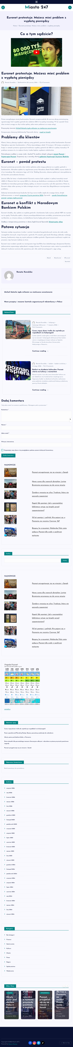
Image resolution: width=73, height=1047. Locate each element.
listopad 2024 (10, 869)
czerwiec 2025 (10, 842)
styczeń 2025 (10, 860)
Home (15, 26)
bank (49, 258)
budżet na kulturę (60, 363)
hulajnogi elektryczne (38, 325)
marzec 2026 (10, 801)
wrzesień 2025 (10, 828)
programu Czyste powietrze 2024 (31, 195)
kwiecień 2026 (10, 797)
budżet (51, 363)
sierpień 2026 (10, 788)
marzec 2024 (10, 905)
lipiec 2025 (9, 837)
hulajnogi (52, 322)
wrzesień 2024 (10, 878)
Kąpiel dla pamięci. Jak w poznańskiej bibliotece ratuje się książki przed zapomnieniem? (47, 506)
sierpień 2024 (10, 882)
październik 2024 (11, 873)
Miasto (8, 953)
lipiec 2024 (9, 887)
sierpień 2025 (10, 833)
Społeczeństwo (22, 82)
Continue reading (39, 351)
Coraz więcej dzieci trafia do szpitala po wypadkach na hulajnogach (25, 728)
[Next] (67, 985)
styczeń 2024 (10, 914)
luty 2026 (9, 806)
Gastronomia (10, 944)
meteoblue (7, 709)
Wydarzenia (10, 971)
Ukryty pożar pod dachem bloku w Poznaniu (17, 737)
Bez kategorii (10, 935)
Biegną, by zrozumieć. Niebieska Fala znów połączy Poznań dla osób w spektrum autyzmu (49, 531)
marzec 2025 (10, 851)
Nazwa (3, 424)
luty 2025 (9, 855)
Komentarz (5, 409)
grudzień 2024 (10, 864)
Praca (8, 957)
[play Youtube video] (36, 52)
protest (68, 261)
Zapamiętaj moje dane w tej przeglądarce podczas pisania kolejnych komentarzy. (28, 450)
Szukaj (8, 553)
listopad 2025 (10, 819)
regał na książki (45, 132)
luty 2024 (9, 909)
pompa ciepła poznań (15, 198)
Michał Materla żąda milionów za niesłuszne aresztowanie (36, 128)
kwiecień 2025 (10, 846)
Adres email (5, 433)
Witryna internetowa (7, 441)
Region (8, 962)
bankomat (58, 258)
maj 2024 (9, 896)
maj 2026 (9, 792)
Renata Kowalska (10, 82)
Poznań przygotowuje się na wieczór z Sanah (50, 472)
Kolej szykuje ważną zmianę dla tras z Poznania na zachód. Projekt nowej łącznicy (61, 994)
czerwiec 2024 (10, 891)
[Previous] (64, 985)
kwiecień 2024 (10, 900)
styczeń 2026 (10, 810)
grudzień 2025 (10, 815)
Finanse (8, 939)
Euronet (67, 258)
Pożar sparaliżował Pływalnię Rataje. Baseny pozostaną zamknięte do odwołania (28, 733)
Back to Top (66, 1042)
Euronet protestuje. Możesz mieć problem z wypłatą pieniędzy (39, 26)
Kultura (8, 948)
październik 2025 (11, 824)
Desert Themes (12, 1044)
